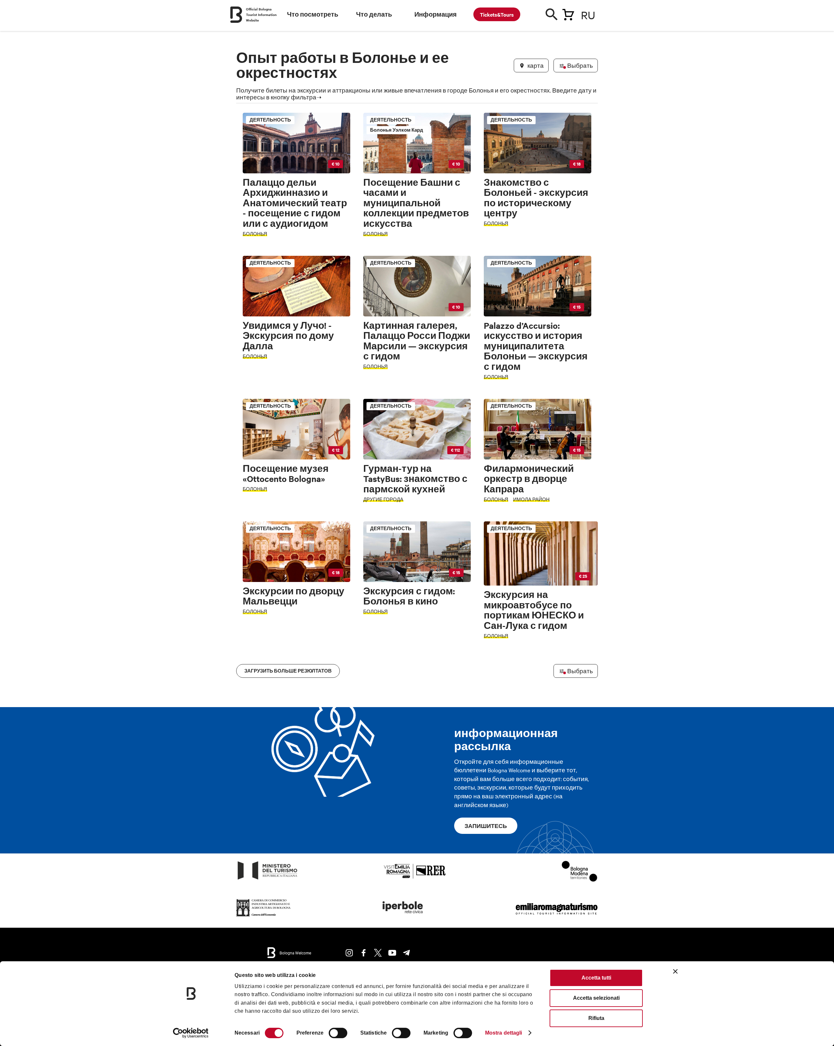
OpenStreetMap (546, 649)
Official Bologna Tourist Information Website (261, 14)
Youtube (392, 953)
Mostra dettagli (503, 1033)
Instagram (349, 953)
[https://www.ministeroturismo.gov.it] (267, 879)
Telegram (406, 953)
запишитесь (486, 825)
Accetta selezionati (596, 998)
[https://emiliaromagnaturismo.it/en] (556, 916)
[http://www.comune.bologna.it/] (403, 916)
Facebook (363, 953)
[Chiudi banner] (675, 971)
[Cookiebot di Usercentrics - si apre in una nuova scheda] (190, 1033)
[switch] (338, 1033)
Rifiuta (596, 1018)
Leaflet (521, 649)
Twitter (378, 953)
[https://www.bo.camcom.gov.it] (263, 916)
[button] (245, 439)
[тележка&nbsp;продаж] (568, 13)
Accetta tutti (596, 978)
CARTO (589, 649)
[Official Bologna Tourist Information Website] (236, 15)
